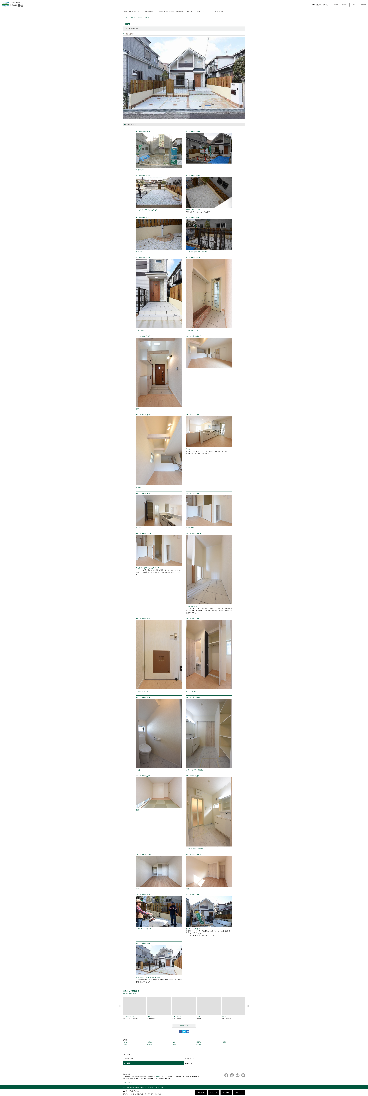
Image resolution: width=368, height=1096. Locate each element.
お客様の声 (189, 1063)
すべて (126, 1042)
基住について (201, 11)
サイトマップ (128, 1082)
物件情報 (363, 5)
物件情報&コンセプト (131, 11)
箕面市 (175, 1044)
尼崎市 (150, 1042)
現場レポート (189, 1058)
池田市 (150, 1044)
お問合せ (335, 5)
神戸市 (126, 1044)
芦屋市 (224, 1042)
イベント (354, 5)
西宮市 (199, 1042)
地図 (158, 1076)
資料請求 (344, 5)
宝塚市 (199, 1044)
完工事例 (127, 1063)
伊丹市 (175, 1042)
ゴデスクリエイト (158, 1087)
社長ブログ (219, 11)
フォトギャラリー (130, 1058)
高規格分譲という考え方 (184, 11)
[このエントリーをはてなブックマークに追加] (187, 1031)
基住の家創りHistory (166, 11)
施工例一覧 (149, 11)
